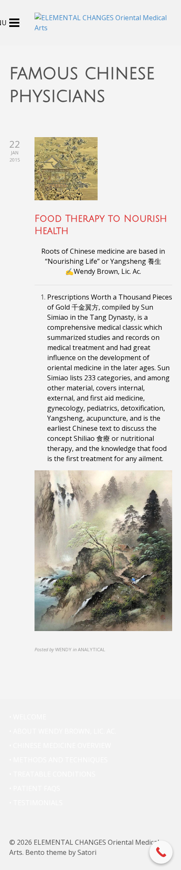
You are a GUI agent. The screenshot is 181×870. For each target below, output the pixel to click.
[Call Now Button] (161, 852)
